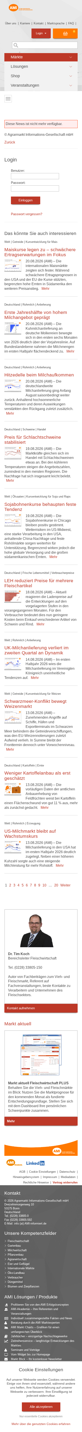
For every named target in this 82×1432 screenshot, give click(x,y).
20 (56, 885)
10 (44, 885)
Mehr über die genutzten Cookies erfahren (41, 1424)
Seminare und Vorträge (25, 1349)
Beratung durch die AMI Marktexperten (35, 1322)
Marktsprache (56, 23)
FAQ (71, 23)
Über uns (10, 23)
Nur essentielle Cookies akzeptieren (41, 1416)
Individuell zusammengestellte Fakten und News (41, 1318)
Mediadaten (68, 1177)
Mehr (44, 288)
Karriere (25, 23)
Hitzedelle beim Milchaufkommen (39, 374)
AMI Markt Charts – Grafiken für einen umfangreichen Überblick (35, 1330)
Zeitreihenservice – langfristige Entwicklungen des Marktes (42, 1343)
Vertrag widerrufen (65, 1182)
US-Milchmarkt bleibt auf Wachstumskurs (30, 834)
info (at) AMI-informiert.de (30, 1223)
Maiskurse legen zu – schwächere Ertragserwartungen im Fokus (40, 252)
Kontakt (39, 23)
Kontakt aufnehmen (21, 1008)
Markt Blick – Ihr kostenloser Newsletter (36, 1359)
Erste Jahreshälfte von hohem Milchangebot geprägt (35, 315)
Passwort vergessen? (26, 214)
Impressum (50, 1177)
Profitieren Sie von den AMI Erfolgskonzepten (40, 1304)
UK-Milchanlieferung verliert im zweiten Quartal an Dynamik (36, 650)
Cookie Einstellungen (42, 1171)
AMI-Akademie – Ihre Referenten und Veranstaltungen (34, 1311)
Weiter (65, 885)
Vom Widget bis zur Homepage (30, 1354)
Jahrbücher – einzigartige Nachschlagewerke (39, 1336)
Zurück (9, 142)
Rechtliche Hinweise (36, 1182)
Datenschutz (67, 1171)
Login (40, 33)
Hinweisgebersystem (26, 1177)
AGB (22, 1171)
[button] (41, 57)
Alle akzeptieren (41, 1407)
